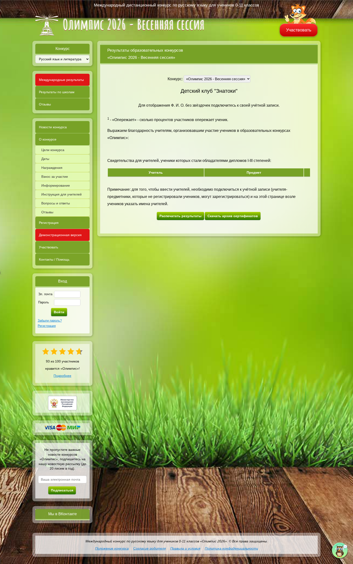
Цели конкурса (52, 150)
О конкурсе (47, 139)
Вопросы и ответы (55, 203)
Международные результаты (61, 80)
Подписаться (62, 490)
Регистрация (49, 223)
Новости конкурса (53, 127)
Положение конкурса (112, 548)
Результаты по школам (56, 92)
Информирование (55, 185)
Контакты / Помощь (54, 259)
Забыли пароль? (50, 320)
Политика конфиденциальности (231, 548)
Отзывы (45, 104)
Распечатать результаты (180, 216)
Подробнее (62, 376)
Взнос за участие (54, 176)
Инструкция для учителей (61, 194)
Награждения (51, 168)
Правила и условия (185, 548)
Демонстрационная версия (60, 235)
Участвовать (298, 30)
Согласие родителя (149, 548)
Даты (45, 159)
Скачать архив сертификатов (232, 216)
